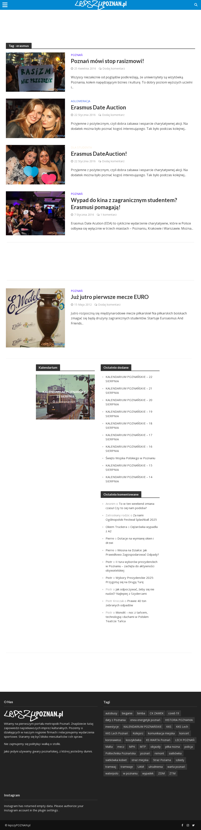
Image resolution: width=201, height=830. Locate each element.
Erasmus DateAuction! (99, 153)
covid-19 (173, 713)
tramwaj (110, 767)
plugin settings (48, 810)
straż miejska (140, 760)
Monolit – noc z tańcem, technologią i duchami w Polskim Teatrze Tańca (127, 616)
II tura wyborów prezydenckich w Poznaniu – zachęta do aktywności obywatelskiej (131, 566)
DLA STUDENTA (81, 147)
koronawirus (113, 740)
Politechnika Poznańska (120, 753)
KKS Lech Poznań (116, 733)
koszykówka (133, 740)
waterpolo (111, 773)
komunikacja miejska (161, 733)
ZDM (161, 773)
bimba (141, 713)
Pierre (110, 538)
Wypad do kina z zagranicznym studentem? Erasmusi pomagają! (124, 203)
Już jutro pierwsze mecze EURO (110, 296)
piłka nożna (172, 746)
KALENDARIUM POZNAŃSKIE (142, 726)
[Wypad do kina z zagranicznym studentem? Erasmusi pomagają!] (35, 213)
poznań (145, 753)
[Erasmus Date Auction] (35, 118)
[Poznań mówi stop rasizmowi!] (35, 72)
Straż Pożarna (162, 760)
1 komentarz (108, 214)
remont (159, 753)
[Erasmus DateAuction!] (35, 164)
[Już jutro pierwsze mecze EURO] (35, 317)
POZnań (77, 55)
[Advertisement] (100, 22)
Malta (109, 746)
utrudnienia (156, 767)
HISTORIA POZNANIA (179, 720)
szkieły (180, 760)
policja (189, 746)
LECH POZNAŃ (185, 740)
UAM (141, 767)
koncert (184, 733)
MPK (132, 746)
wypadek (147, 773)
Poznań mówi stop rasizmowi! (107, 61)
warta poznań (176, 767)
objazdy (156, 746)
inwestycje (112, 726)
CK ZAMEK (157, 713)
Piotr (109, 562)
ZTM (172, 773)
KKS (168, 726)
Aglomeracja (80, 101)
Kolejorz (138, 733)
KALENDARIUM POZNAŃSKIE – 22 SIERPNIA (65, 394)
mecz (120, 746)
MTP (143, 746)
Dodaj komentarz (113, 68)
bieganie (127, 713)
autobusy (111, 713)
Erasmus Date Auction (98, 107)
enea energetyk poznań (145, 720)
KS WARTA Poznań (158, 740)
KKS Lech (182, 726)
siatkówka (175, 753)
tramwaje (127, 767)
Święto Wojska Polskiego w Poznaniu (130, 458)
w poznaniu (130, 773)
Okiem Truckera (116, 527)
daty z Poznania (115, 720)
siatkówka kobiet (116, 760)
